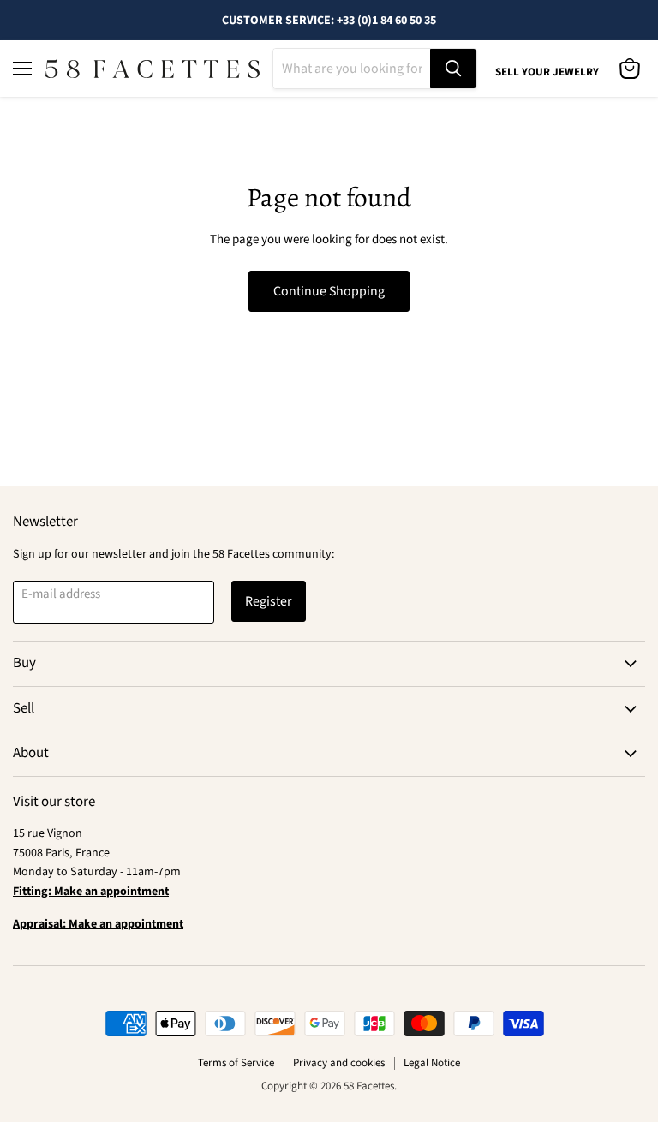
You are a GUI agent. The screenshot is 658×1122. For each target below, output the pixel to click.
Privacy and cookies (339, 1063)
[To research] (453, 68)
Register (268, 601)
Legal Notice (432, 1063)
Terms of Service (236, 1063)
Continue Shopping (329, 291)
